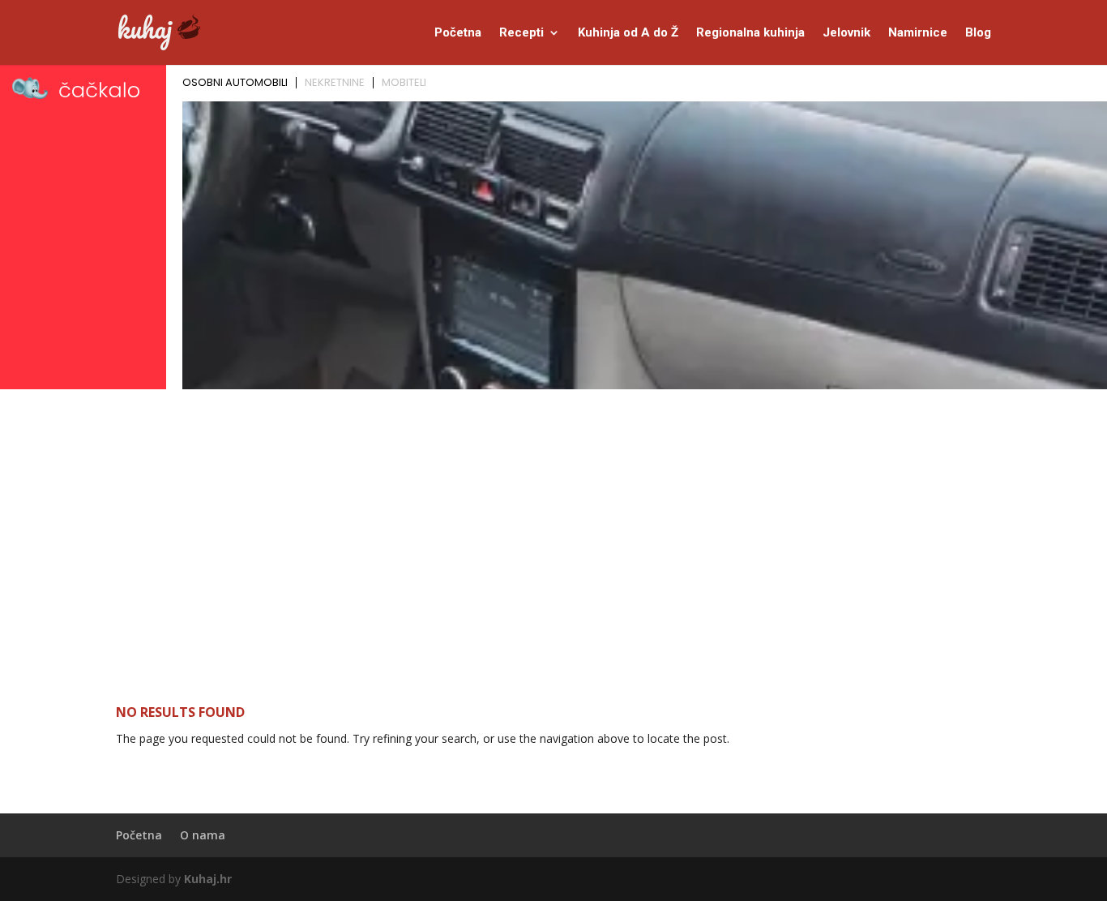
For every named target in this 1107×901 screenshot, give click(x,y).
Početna (457, 33)
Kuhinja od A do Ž (628, 33)
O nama (202, 835)
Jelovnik (846, 33)
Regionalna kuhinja (750, 33)
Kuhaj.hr (208, 878)
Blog (978, 33)
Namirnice (917, 33)
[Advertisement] (553, 516)
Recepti (521, 33)
